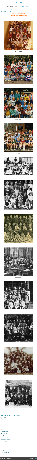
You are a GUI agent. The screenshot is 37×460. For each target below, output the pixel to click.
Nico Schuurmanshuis (4, 431)
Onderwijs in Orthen (18, 9)
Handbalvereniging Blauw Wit (5, 439)
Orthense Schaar (18, 2)
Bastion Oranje (3, 450)
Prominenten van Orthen (5, 448)
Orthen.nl (2, 429)
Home (1, 9)
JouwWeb (35, 458)
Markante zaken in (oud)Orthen (8, 9)
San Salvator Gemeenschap (5, 452)
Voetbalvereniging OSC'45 (5, 441)
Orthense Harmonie (4, 446)
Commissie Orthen (4, 433)
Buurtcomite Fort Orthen (5, 437)
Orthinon (2, 435)
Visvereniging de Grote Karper (6, 444)
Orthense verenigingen (5, 418)
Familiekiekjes (3, 417)
